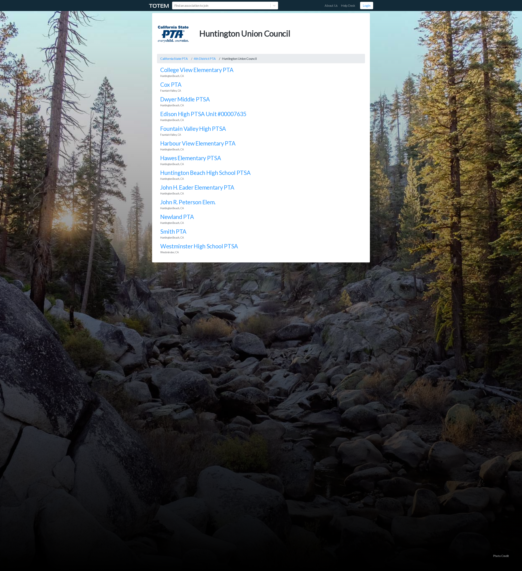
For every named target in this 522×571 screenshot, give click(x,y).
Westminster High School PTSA (199, 246)
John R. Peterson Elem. (188, 202)
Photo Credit (501, 556)
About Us (331, 5)
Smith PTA (173, 231)
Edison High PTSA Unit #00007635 (203, 113)
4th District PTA (205, 58)
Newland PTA (177, 216)
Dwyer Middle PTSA (185, 99)
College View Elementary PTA (196, 69)
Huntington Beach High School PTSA (205, 172)
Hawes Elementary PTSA (190, 157)
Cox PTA (170, 84)
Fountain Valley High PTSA (193, 128)
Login (366, 5)
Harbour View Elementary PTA (197, 143)
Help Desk (348, 5)
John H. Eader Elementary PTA (197, 187)
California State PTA (174, 58)
